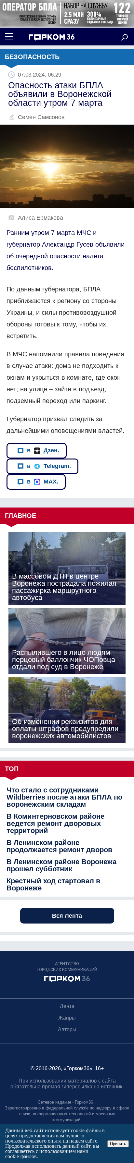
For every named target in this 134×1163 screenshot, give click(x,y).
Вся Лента (67, 915)
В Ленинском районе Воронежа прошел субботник (61, 865)
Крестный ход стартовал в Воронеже (53, 884)
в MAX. (42, 481)
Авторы (67, 1029)
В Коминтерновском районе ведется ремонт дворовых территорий (55, 823)
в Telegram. (49, 466)
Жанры (67, 1018)
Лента (67, 1006)
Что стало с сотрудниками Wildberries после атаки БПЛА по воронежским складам (64, 797)
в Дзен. (43, 450)
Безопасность (32, 56)
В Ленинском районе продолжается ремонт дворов (60, 846)
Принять (118, 1143)
